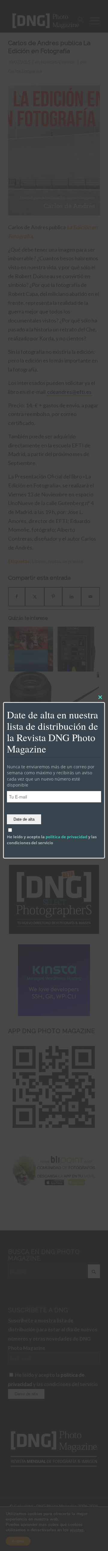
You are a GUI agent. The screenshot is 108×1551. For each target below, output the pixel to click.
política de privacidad (66, 836)
